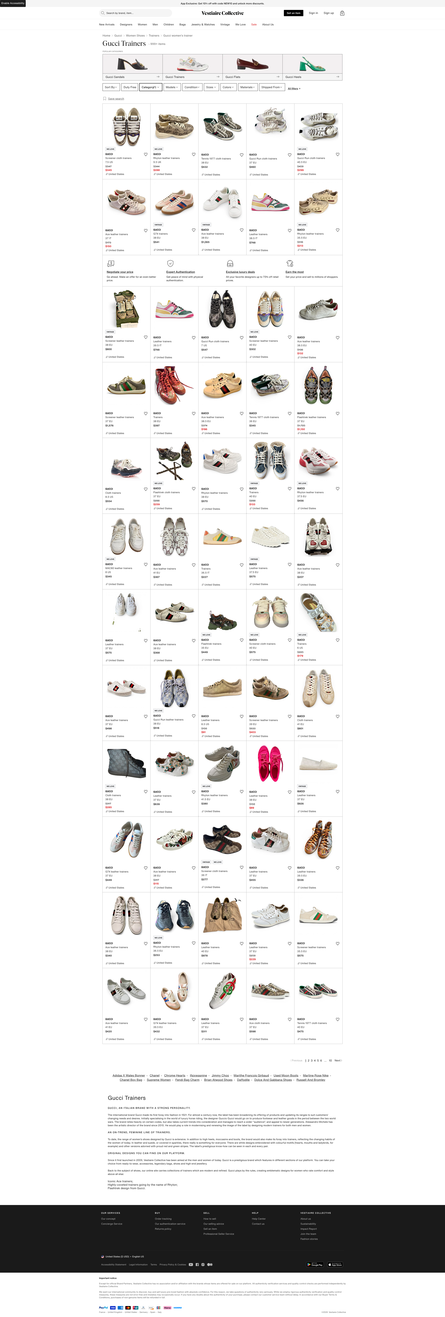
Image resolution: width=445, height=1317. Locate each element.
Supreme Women (159, 1080)
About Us (268, 24)
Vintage (225, 24)
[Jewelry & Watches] (217, 24)
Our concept (108, 1219)
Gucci (118, 35)
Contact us (258, 1224)
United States (131, 1312)
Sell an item (293, 13)
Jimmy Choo (220, 1075)
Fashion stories (309, 1239)
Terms (153, 1264)
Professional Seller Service (218, 1234)
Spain (152, 1312)
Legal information (138, 1264)
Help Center (259, 1219)
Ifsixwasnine (198, 1075)
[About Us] (276, 24)
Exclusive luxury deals (240, 272)
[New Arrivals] (117, 24)
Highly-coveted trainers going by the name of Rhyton (142, 1185)
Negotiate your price (120, 272)
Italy (160, 1312)
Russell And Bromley (311, 1080)
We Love (240, 24)
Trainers (154, 35)
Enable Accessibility (12, 3)
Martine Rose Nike (316, 1075)
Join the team (308, 1234)
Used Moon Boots (286, 1075)
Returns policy (163, 1229)
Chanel (154, 1075)
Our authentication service (170, 1224)
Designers (126, 24)
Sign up (329, 13)
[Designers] (135, 24)
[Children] (176, 24)
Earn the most (295, 272)
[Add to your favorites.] (146, 154)
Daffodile (243, 1080)
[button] (342, 13)
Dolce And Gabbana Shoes (273, 1080)
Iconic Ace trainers (120, 1181)
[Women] (149, 24)
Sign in (313, 13)
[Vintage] (232, 24)
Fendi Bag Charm (187, 1080)
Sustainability (308, 1224)
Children (169, 24)
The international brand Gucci (125, 1115)
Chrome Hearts (174, 1075)
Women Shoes (135, 35)
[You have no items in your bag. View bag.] (342, 13)
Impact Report (309, 1229)
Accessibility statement (113, 1264)
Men (155, 24)
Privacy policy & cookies (173, 1264)
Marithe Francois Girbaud (251, 1075)
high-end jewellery (196, 1164)
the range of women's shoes (134, 1139)
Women (142, 24)
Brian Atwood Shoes (218, 1080)
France (102, 1312)
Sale (254, 24)
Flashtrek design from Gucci (126, 1188)
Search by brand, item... (120, 13)
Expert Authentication (180, 272)
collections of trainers (179, 1170)
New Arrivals (106, 24)
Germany (143, 1312)
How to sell (209, 1219)
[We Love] (248, 24)
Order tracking (163, 1219)
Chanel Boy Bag (131, 1080)
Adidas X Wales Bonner (129, 1075)
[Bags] (188, 24)
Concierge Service (111, 1224)
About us (306, 1219)
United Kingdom (115, 1312)
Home (106, 35)
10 (330, 1060)
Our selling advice (213, 1224)
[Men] (160, 24)
